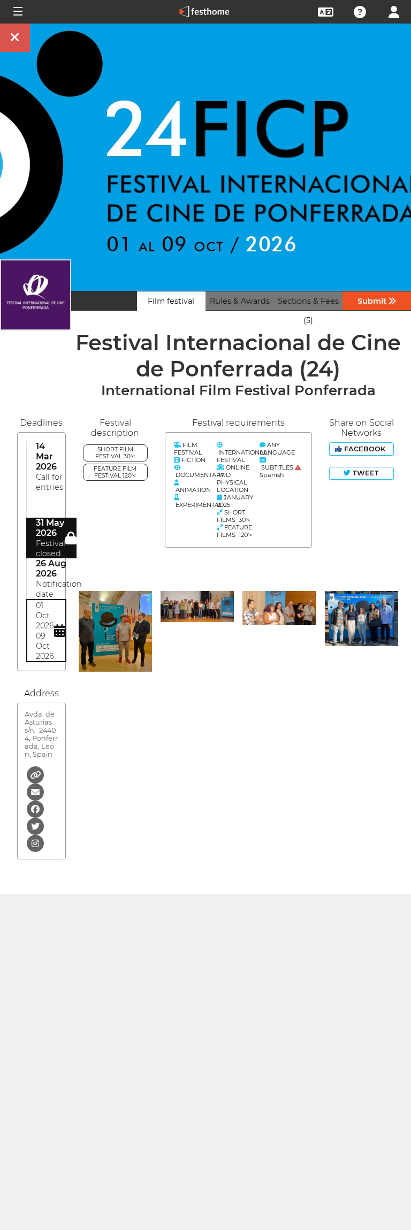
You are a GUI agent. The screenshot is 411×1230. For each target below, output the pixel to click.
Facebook (364, 449)
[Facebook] (35, 808)
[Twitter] (35, 825)
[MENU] (17, 12)
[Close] (15, 38)
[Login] (394, 11)
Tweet (365, 473)
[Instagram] (35, 843)
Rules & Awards (240, 301)
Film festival (171, 301)
